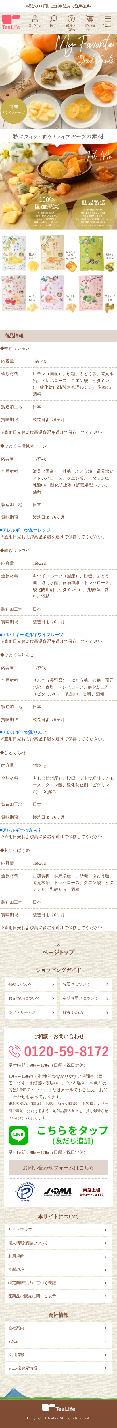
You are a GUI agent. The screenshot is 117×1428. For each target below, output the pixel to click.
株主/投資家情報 (22, 1368)
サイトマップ (20, 1230)
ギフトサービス (22, 1012)
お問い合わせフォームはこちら (58, 1168)
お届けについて (76, 984)
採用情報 (16, 1355)
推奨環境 (16, 1269)
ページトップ (58, 949)
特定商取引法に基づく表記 (32, 1283)
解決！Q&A (72, 1012)
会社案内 (16, 1328)
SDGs (13, 1341)
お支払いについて (24, 998)
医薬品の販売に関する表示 (32, 1296)
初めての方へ (20, 984)
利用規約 (16, 1256)
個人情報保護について (28, 1243)
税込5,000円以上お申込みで (58, 6)
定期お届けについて (80, 998)
